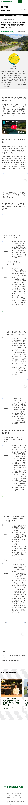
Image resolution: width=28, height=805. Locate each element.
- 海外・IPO (16, 734)
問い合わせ (4, 772)
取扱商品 (3, 741)
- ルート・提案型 (4, 732)
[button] (25, 181)
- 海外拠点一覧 (16, 757)
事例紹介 (3, 746)
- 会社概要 (16, 766)
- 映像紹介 (16, 754)
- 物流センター (4, 754)
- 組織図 (15, 768)
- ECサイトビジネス (17, 737)
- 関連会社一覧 (4, 759)
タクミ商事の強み (6, 724)
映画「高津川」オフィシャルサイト (11, 652)
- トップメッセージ (5, 766)
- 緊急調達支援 (4, 737)
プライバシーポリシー (5, 778)
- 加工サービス (16, 732)
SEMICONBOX (16, 776)
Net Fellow (3, 776)
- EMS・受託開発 (4, 734)
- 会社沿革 (3, 768)
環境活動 (15, 778)
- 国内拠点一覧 (4, 757)
